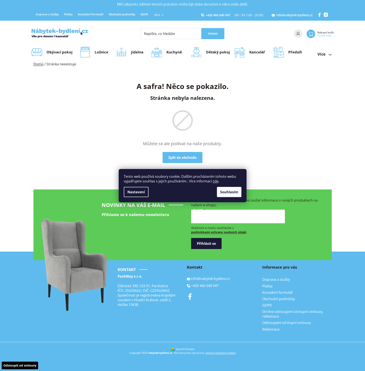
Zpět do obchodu (182, 157)
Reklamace (271, 329)
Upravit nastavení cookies (220, 353)
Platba (68, 14)
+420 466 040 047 (218, 15)
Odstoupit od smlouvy (19, 365)
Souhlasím (229, 192)
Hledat (213, 34)
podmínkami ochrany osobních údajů (218, 232)
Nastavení (136, 192)
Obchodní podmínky (122, 14)
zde (215, 181)
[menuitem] (60, 52)
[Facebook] (190, 296)
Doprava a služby (47, 14)
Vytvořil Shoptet (185, 349)
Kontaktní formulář (91, 14)
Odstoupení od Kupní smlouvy (286, 322)
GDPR (144, 14)
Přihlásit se (206, 243)
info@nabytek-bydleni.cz (294, 15)
